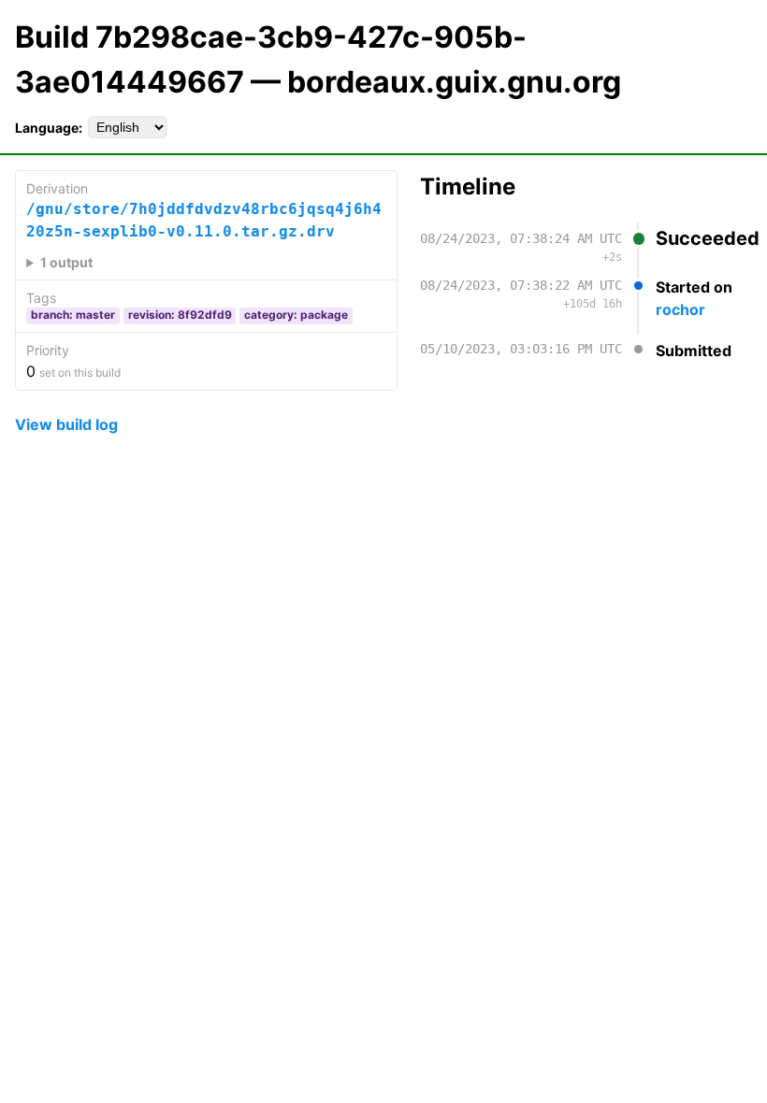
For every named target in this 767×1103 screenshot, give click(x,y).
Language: (48, 128)
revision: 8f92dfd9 (180, 315)
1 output (66, 262)
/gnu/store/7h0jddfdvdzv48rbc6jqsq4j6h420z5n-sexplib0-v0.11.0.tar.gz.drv (204, 220)
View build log (66, 424)
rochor (680, 309)
